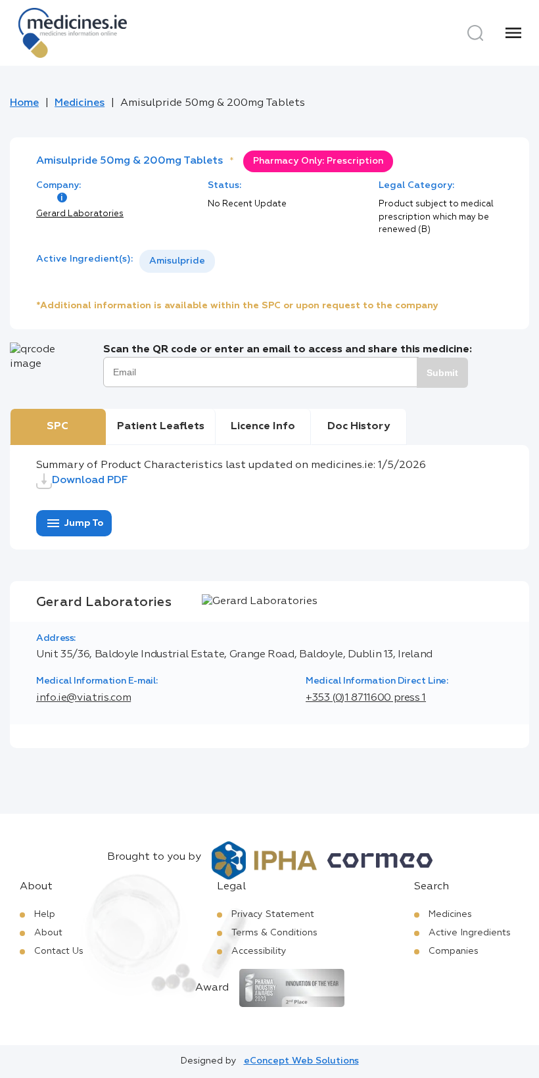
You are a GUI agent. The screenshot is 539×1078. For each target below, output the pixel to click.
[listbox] (177, 261)
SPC (57, 426)
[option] (177, 261)
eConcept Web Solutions (301, 1061)
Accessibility (259, 951)
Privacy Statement (272, 914)
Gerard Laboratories (80, 214)
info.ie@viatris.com (83, 698)
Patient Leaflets (160, 426)
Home (24, 103)
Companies (454, 951)
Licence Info (263, 426)
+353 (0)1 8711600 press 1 (366, 698)
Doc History (358, 426)
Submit (442, 372)
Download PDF (90, 480)
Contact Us (58, 951)
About (48, 932)
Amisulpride (177, 261)
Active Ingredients (470, 932)
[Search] (475, 33)
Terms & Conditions (274, 932)
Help (44, 914)
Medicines (80, 103)
